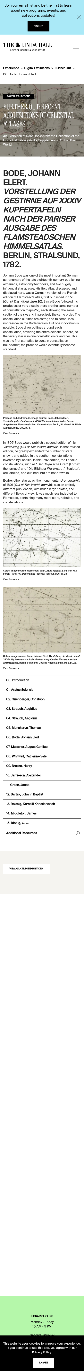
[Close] (79, 17)
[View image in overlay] (42, 384)
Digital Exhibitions (36, 68)
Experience (11, 68)
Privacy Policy (41, 1352)
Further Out (63, 68)
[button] (76, 46)
